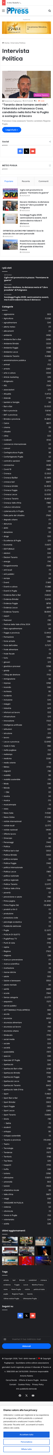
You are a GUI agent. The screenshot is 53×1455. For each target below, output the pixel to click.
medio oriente (10, 763)
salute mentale (10, 985)
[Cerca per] (49, 12)
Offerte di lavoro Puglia (28, 1380)
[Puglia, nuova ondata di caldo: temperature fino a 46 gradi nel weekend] (26, 1260)
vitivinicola (8, 1211)
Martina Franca (37, 1285)
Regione (7, 951)
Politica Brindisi (10, 855)
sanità (6, 989)
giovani (7, 662)
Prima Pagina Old (11, 905)
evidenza (7, 1285)
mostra (7, 796)
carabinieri (33, 1280)
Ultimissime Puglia (30, 1298)
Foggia (17, 1285)
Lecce (25, 1285)
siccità (6, 1014)
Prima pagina (9, 901)
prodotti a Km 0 (10, 909)
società (7, 1048)
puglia (6, 1294)
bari (14, 1280)
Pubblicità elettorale (12, 926)
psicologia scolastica (13, 922)
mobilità (7, 775)
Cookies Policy (24, 1384)
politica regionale (11, 880)
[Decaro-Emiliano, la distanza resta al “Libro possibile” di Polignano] (10, 206)
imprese (7, 683)
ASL (5, 385)
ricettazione (9, 968)
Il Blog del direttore (12, 675)
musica (7, 800)
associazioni (9, 390)
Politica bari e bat (11, 851)
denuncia (8, 524)
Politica (7, 846)
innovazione (9, 721)
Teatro (6, 1144)
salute (6, 976)
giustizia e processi (12, 666)
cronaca (43, 1280)
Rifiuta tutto (26, 1449)
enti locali (8, 570)
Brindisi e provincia (12, 419)
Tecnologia (8, 1148)
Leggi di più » (12, 130)
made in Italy (9, 746)
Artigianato (8, 381)
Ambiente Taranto (11, 356)
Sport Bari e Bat (11, 1098)
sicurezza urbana (11, 1031)
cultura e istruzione (12, 507)
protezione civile (11, 918)
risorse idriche (10, 972)
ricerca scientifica (11, 964)
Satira (8, 1123)
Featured (7, 620)
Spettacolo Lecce (11, 1081)
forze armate (9, 641)
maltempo (8, 754)
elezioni (7, 553)
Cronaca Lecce (10, 494)
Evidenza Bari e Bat (12, 595)
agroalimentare (10, 323)
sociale (7, 1043)
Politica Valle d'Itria (12, 888)
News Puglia (16, 1289)
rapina (6, 947)
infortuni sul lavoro (12, 712)
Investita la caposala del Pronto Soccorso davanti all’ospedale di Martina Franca (32, 245)
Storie (6, 1119)
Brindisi (22, 1280)
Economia (8, 545)
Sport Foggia (9, 1106)
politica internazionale (13, 867)
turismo (7, 1173)
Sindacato (8, 1035)
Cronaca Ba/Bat (11, 478)
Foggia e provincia (12, 633)
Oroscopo (8, 838)
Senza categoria (11, 997)
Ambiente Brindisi (11, 343)
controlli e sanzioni (12, 461)
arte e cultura (9, 373)
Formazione (9, 637)
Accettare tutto (26, 1434)
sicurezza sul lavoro (12, 1027)
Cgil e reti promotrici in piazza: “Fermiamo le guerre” (34, 191)
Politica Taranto (10, 884)
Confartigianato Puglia (13, 457)
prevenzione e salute (13, 897)
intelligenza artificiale (13, 725)
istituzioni (8, 729)
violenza (7, 1207)
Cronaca (7, 473)
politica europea (11, 859)
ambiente (8, 335)
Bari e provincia (10, 411)
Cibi (7, 792)
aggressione (9, 314)
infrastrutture (9, 716)
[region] (26, 1430)
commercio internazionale (15, 444)
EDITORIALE (9, 549)
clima (6, 436)
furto (6, 658)
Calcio (6, 423)
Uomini (7, 1186)
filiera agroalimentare (13, 628)
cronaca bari (9, 482)
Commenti (44, 181)
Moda (6, 784)
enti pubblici (9, 574)
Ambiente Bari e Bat (12, 339)
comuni (7, 448)
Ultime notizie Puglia (11, 1298)
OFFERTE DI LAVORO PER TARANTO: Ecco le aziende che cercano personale (23, 232)
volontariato (9, 1219)
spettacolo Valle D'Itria (13, 1089)
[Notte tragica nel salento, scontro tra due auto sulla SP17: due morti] (10, 1251)
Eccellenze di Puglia (12, 540)
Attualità (7, 394)
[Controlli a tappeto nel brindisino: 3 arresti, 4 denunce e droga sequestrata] (26, 1251)
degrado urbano (11, 519)
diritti (6, 528)
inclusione (8, 700)
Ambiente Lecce (11, 352)
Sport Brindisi (9, 1102)
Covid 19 (7, 469)
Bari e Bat (8, 406)
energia (7, 561)
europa (7, 578)
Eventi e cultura (10, 587)
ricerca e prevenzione (13, 960)
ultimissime (8, 1177)
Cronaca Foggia (10, 490)
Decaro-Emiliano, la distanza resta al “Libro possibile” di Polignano (34, 205)
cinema (7, 427)
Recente (26, 181)
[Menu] (3, 12)
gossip (6, 670)
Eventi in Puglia (10, 591)
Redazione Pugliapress (13, 101)
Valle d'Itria (8, 1194)
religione (7, 955)
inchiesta (8, 691)
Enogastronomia (11, 566)
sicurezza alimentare (13, 1022)
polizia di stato (39, 1289)
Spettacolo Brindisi (12, 1073)
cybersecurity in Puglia (14, 511)
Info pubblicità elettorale (26, 1389)
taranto (30, 1294)
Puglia (6, 930)
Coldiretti (8, 440)
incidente (8, 696)
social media (9, 1039)
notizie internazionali (12, 821)
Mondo (7, 788)
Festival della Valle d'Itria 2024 (17, 624)
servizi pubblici (10, 1006)
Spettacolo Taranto (12, 1085)
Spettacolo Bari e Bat (13, 1069)
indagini (7, 704)
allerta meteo (9, 327)
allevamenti (9, 331)
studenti (7, 1127)
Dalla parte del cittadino (14, 515)
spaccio (7, 1056)
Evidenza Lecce (11, 607)
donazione (8, 532)
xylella (6, 1224)
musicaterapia (10, 804)
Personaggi (8, 842)
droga (6, 536)
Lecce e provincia (11, 742)
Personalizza (26, 1442)
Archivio (43, 1380)
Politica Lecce (10, 872)
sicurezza (8, 1018)
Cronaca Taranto (11, 499)
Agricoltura (8, 318)
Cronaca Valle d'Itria (12, 503)
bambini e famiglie (11, 402)
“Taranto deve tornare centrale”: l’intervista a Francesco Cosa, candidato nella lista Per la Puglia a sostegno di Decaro (25, 110)
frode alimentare (11, 649)
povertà (7, 892)
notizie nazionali (11, 830)
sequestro (8, 1001)
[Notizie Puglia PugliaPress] (18, 10)
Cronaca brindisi (11, 486)
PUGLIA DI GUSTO (12, 934)
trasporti (7, 1165)
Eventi (6, 582)
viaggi (6, 1198)
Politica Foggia (10, 863)
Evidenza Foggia (11, 603)
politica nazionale (11, 876)
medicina (8, 758)
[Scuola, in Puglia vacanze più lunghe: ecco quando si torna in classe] (43, 1241)
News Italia (8, 813)
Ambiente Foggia (11, 348)
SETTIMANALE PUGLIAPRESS (17, 1010)
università (8, 1182)
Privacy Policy (38, 1384)
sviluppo (7, 1131)
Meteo (6, 767)
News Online (9, 817)
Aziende (7, 398)
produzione (8, 913)
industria (7, 708)
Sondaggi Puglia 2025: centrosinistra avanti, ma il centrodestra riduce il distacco (33, 219)
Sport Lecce (9, 1110)
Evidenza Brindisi (11, 599)
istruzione (8, 733)
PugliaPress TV (10, 939)
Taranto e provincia (12, 1140)
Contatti (12, 1384)
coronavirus (9, 465)
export (6, 616)
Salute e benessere (12, 981)
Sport (6, 1094)
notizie (27, 1289)
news (6, 809)
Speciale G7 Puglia (12, 1060)
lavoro (6, 737)
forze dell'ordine (11, 645)
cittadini (7, 431)
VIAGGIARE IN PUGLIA (13, 1203)
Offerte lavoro (10, 834)
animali (7, 364)
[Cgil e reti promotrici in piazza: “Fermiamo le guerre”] (10, 194)
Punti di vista (9, 943)
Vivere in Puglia (10, 1215)
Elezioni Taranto (11, 557)
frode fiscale (9, 654)
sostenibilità (9, 1052)
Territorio (8, 1157)
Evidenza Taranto (11, 612)
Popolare (8, 181)
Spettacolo (8, 1064)
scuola (6, 993)
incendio (7, 687)
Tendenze (8, 1152)
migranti (7, 771)
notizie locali (9, 825)
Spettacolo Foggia (11, 1077)
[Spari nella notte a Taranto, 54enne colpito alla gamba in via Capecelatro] (43, 1260)
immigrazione (9, 679)
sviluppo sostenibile (12, 1136)
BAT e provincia (10, 415)
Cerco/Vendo (11, 1380)
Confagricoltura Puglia (13, 452)
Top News (8, 1161)
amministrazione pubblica (15, 360)
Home (6, 43)
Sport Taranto (10, 1115)
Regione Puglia (17, 1294)
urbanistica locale (11, 1190)
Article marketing (11, 377)
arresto (7, 369)
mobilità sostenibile (12, 779)
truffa (6, 1169)
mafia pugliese (10, 750)
